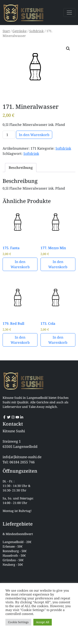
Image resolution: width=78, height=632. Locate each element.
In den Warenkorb (34, 134)
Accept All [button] (42, 622)
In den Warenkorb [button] (20, 264)
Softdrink (36, 31)
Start (6, 31)
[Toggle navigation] (69, 12)
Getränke (19, 31)
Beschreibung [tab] (21, 167)
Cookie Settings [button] (18, 622)
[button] (68, 48)
